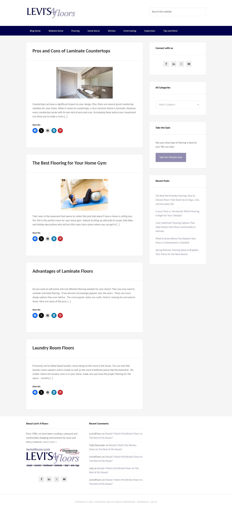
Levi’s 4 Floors (51, 12)
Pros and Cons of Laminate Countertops (71, 51)
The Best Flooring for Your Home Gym (69, 163)
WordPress (143, 502)
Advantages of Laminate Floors (63, 271)
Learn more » (50, 442)
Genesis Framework (125, 502)
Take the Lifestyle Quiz (170, 157)
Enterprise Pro (102, 502)
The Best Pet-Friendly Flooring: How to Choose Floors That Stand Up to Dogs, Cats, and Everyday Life (177, 200)
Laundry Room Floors (53, 348)
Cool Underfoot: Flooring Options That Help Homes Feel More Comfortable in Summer (175, 227)
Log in (154, 502)
